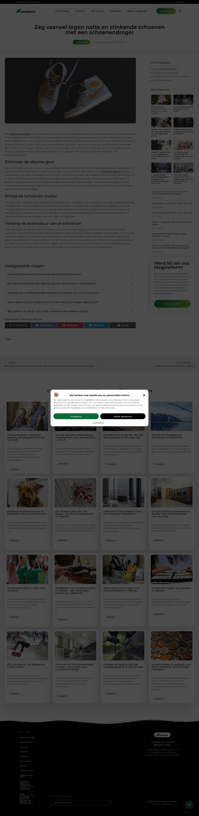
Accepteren (76, 416)
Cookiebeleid (98, 422)
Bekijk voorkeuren (123, 416)
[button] (144, 395)
